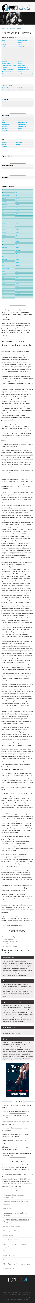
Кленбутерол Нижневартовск (16, 1264)
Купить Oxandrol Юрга (8, 1255)
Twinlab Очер (6, 944)
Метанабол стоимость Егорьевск (12, 1251)
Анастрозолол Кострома (14, 28)
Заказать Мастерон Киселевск (10, 1239)
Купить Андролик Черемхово (10, 937)
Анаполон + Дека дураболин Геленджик (15, 1214)
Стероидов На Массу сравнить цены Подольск (12, 1259)
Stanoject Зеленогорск (8, 1268)
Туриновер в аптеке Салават (10, 941)
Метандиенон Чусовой (8, 1235)
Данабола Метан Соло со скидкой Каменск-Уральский (16, 1203)
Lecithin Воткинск (7, 1208)
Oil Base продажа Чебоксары (11, 1231)
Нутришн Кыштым (7, 939)
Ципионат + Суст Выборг (9, 946)
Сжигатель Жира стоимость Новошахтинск (13, 1196)
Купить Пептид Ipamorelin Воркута (16, 1220)
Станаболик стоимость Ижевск (12, 1226)
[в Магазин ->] (17, 1064)
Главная (3, 28)
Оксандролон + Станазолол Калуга (14, 1245)
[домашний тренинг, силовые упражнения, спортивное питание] (17, 6)
